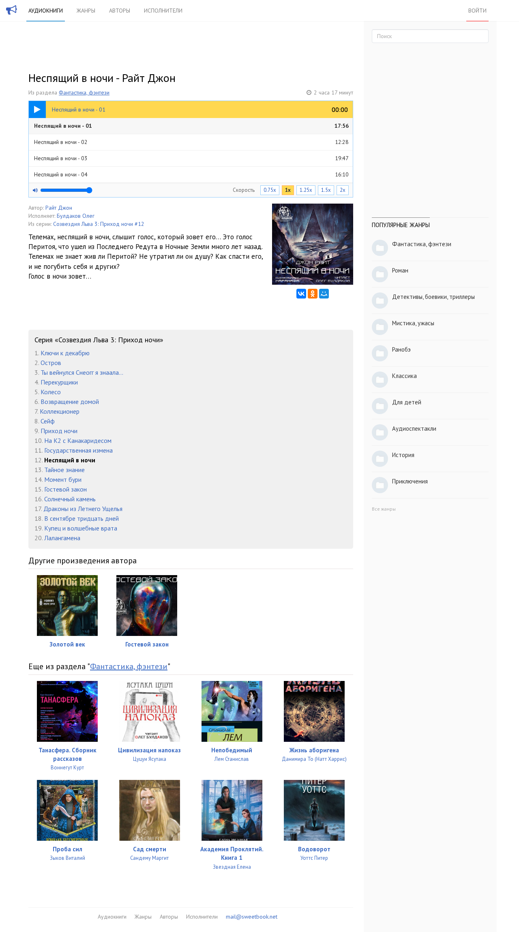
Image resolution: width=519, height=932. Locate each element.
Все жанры (384, 509)
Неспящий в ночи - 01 (191, 125)
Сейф (48, 421)
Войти (477, 10)
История (403, 455)
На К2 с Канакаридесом (78, 440)
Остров (51, 363)
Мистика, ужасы (413, 323)
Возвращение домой (70, 401)
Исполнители (163, 10)
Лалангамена (62, 538)
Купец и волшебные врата (80, 528)
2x (342, 190)
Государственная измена (78, 450)
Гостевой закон (65, 489)
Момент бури (62, 479)
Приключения (410, 481)
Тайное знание (64, 470)
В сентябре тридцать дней (81, 518)
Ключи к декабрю (65, 353)
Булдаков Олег (75, 215)
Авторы (119, 10)
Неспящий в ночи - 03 (191, 158)
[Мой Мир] (324, 293)
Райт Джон (58, 207)
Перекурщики (59, 382)
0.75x (270, 190)
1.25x (306, 190)
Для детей (406, 402)
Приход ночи (59, 431)
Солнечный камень (70, 499)
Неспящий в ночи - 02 (191, 142)
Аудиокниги (45, 10)
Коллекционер (59, 411)
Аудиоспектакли (414, 428)
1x (288, 190)
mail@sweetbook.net (251, 916)
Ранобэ (401, 349)
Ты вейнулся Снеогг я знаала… (82, 372)
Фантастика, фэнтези (84, 92)
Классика (404, 376)
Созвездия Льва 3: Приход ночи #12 (98, 224)
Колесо (51, 392)
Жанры (86, 10)
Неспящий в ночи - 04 (191, 174)
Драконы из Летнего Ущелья (82, 509)
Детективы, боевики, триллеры (433, 297)
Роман (400, 270)
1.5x (326, 190)
